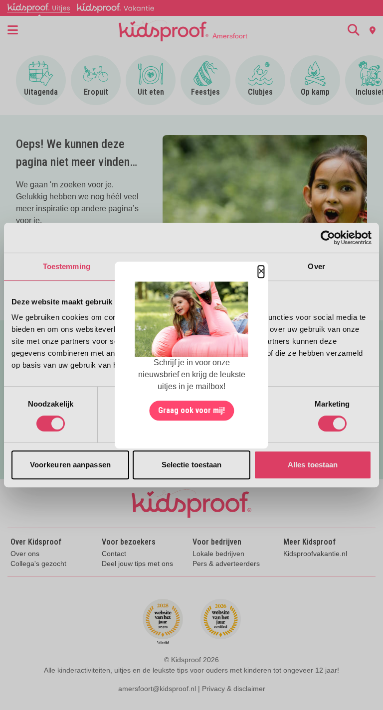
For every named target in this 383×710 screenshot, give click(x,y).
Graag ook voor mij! (191, 410)
